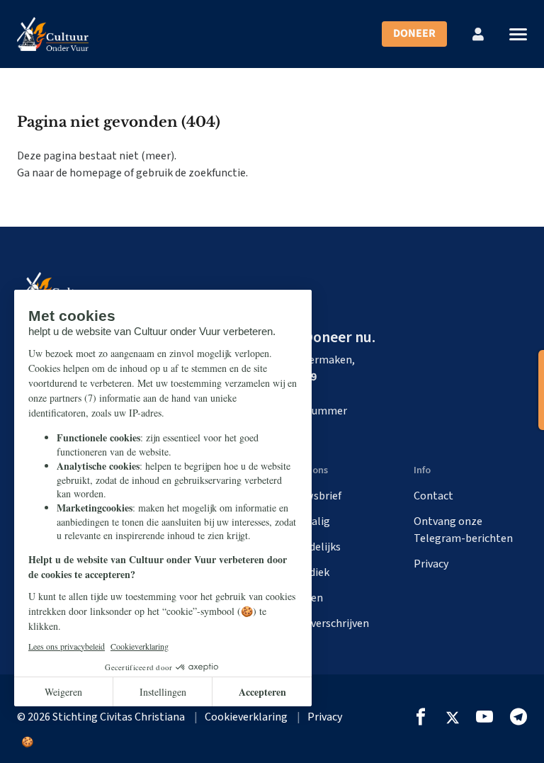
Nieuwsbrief (312, 496)
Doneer (414, 33)
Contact (433, 496)
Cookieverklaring (246, 717)
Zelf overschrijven (326, 623)
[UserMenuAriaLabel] (478, 34)
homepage (95, 173)
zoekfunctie (217, 173)
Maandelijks (312, 547)
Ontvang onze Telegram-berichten (463, 530)
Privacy (431, 564)
